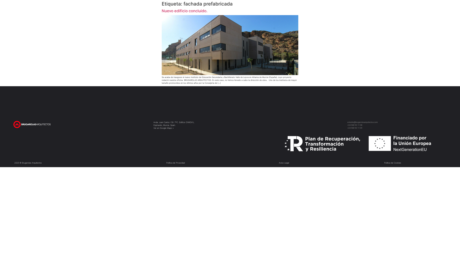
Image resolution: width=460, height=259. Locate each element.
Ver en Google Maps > (163, 128)
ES (301, 7)
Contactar (309, 6)
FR (298, 7)
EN (294, 7)
